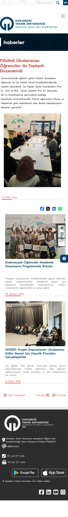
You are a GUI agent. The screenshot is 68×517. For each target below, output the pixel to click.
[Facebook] (41, 492)
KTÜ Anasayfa (44, 2)
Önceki (40, 395)
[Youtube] (55, 492)
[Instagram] (63, 492)
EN (65, 2)
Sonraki (61, 395)
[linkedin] (48, 492)
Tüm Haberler (16, 395)
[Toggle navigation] (63, 16)
